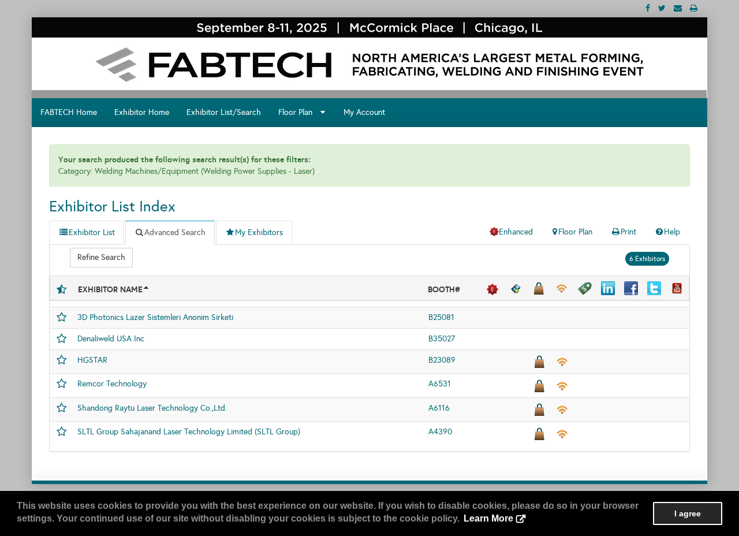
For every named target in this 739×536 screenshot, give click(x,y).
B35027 (441, 339)
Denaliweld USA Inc (110, 339)
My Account (364, 112)
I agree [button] (687, 513)
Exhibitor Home (141, 112)
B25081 (441, 317)
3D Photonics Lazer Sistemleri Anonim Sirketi (155, 317)
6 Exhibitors (647, 259)
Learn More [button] (488, 518)
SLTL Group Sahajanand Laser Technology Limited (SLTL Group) (188, 432)
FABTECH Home (68, 112)
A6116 (439, 408)
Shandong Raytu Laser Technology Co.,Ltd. (152, 408)
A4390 (440, 432)
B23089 (442, 360)
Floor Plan (298, 112)
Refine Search (101, 257)
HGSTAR (92, 360)
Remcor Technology (112, 384)
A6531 (439, 384)
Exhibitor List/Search (223, 112)
